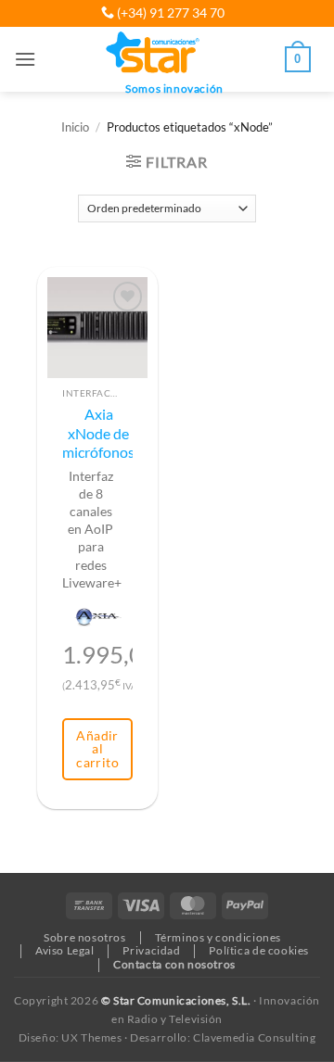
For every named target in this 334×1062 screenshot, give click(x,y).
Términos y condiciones (218, 937)
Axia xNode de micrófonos (98, 433)
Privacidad (151, 950)
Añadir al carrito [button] (97, 748)
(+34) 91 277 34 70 (169, 12)
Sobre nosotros (85, 937)
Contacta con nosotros (174, 964)
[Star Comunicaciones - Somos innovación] (153, 54)
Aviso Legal (65, 950)
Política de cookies (259, 950)
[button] (25, 59)
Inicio (75, 127)
